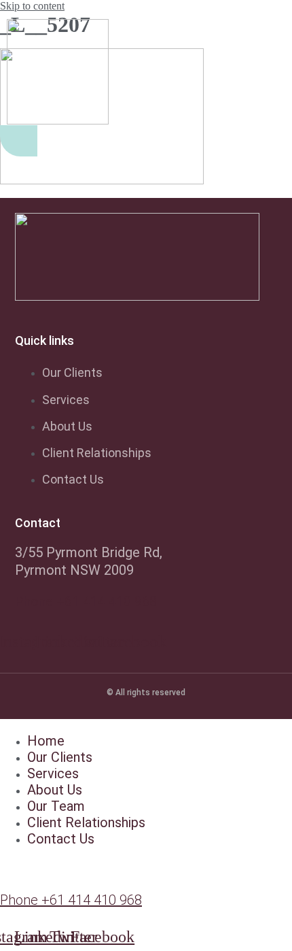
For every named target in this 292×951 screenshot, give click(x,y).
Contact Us (60, 839)
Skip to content (32, 6)
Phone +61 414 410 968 (86, 601)
